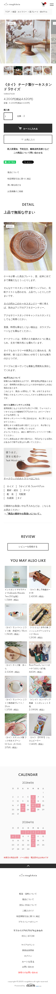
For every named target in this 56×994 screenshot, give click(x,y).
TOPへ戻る (28, 866)
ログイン (28, 956)
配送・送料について (28, 894)
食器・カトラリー (19, 12)
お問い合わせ (28, 967)
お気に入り (29, 139)
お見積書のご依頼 (15, 191)
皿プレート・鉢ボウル (38, 12)
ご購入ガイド (28, 911)
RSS (24, 936)
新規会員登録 (28, 950)
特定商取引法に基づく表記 (19, 179)
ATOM (31, 936)
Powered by (20, 986)
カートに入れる (30, 128)
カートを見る (28, 961)
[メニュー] (51, 4)
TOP (7, 12)
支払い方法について (28, 905)
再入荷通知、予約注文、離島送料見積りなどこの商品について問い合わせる (28, 151)
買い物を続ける (14, 185)
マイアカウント (28, 945)
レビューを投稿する (28, 547)
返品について (13, 172)
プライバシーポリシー (28, 922)
